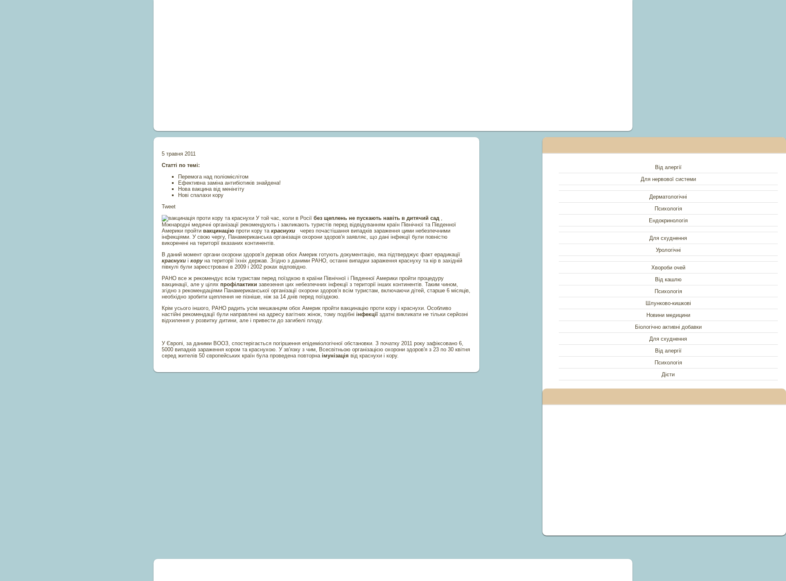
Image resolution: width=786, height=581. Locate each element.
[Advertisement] (300, 65)
